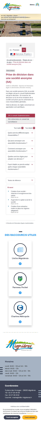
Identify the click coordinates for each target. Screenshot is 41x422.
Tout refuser (30, 417)
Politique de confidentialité (20, 407)
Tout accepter (12, 417)
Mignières (9, 15)
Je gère (9, 62)
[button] (20, 134)
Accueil (3, 15)
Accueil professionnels (14, 60)
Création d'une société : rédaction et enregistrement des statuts (21, 193)
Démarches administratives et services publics (15, 17)
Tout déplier (29, 128)
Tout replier (17, 128)
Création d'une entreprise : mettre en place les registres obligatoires (20, 208)
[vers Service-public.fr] (21, 54)
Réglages (30, 413)
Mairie (15, 15)
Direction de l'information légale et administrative (20, 223)
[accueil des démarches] (20, 45)
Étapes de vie (27, 60)
